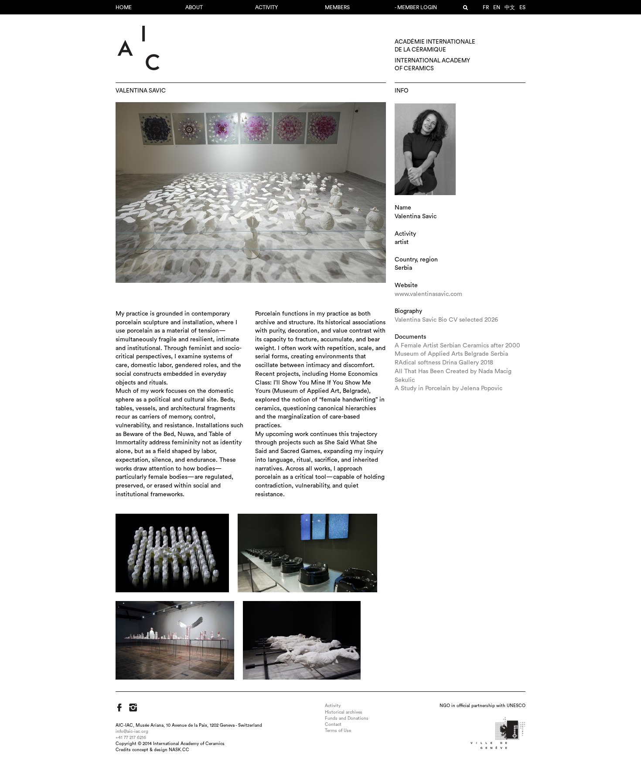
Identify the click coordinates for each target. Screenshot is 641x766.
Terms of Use (338, 730)
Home (124, 7)
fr (486, 7)
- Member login (416, 7)
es (522, 7)
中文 (510, 7)
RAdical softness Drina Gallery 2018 (444, 363)
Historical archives (343, 712)
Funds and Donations (346, 718)
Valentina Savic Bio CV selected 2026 (446, 320)
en (496, 7)
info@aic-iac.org (132, 731)
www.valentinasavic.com (428, 294)
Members (337, 7)
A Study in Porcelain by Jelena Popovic (448, 388)
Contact (333, 724)
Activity (266, 7)
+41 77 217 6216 (131, 737)
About (194, 7)
